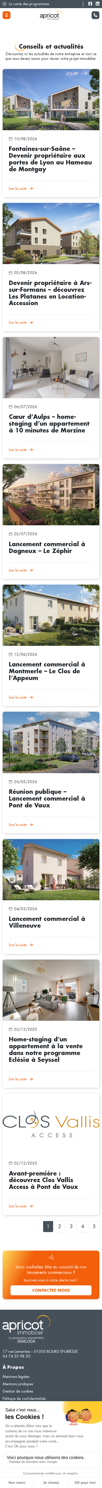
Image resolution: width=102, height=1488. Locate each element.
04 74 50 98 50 (16, 1356)
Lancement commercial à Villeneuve (31, 841)
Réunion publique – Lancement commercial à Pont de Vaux (48, 714)
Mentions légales (16, 1376)
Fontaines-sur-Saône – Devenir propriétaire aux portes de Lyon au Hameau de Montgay (48, 73)
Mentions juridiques (18, 1384)
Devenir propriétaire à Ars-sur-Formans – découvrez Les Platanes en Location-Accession (46, 207)
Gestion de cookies (18, 1391)
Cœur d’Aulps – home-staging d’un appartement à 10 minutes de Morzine (45, 341)
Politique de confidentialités (24, 1398)
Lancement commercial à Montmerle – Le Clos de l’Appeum (50, 587)
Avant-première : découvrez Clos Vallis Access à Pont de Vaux (47, 1098)
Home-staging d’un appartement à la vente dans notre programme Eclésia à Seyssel (45, 964)
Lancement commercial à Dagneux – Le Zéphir (39, 466)
